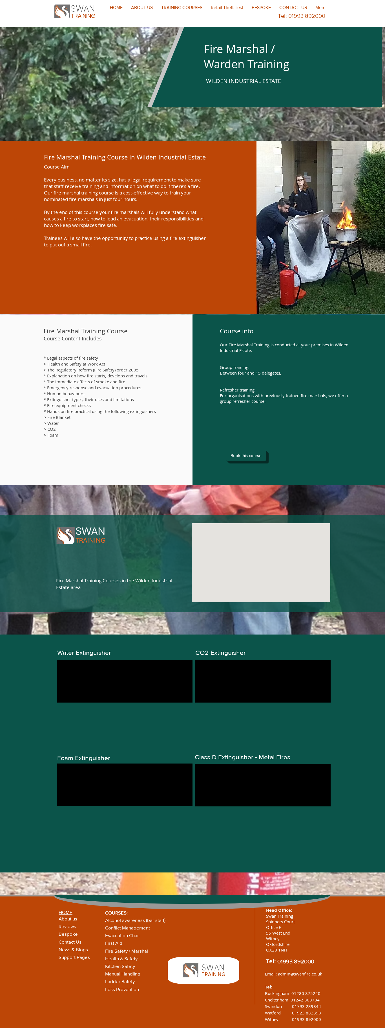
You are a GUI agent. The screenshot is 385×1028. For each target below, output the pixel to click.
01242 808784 (305, 1000)
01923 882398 (306, 1013)
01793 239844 (306, 1006)
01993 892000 (295, 961)
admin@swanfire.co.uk (300, 974)
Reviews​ (67, 926)
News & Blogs (73, 949)
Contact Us (70, 941)
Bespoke (68, 934)
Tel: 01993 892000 (301, 16)
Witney (278, 1019)
